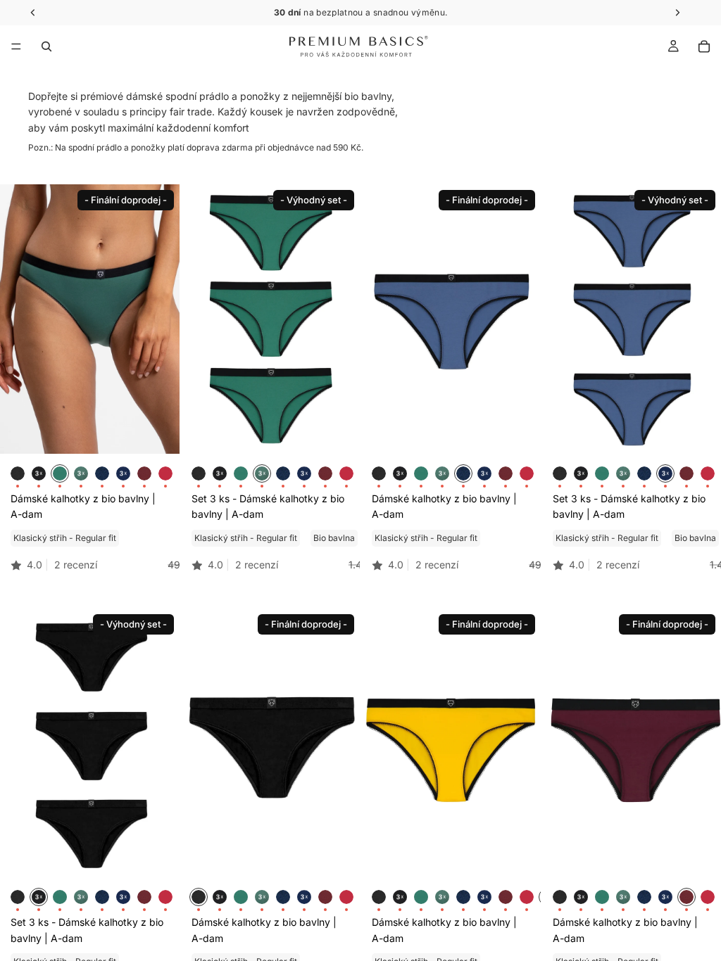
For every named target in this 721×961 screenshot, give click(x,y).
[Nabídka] (16, 46)
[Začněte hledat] (46, 46)
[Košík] (704, 46)
